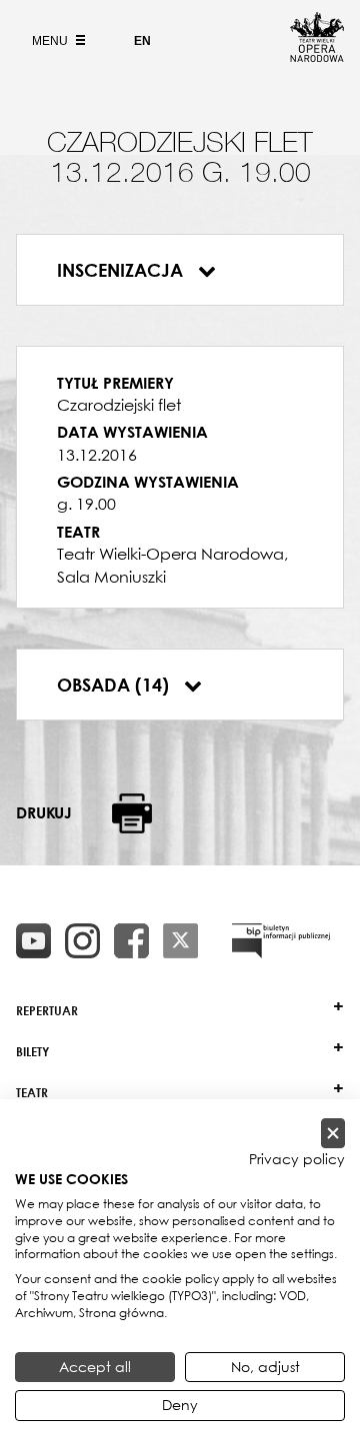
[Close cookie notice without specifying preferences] (333, 1133)
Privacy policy (297, 1159)
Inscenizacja (122, 270)
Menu (51, 41)
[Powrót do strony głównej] (317, 56)
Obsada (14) (115, 685)
